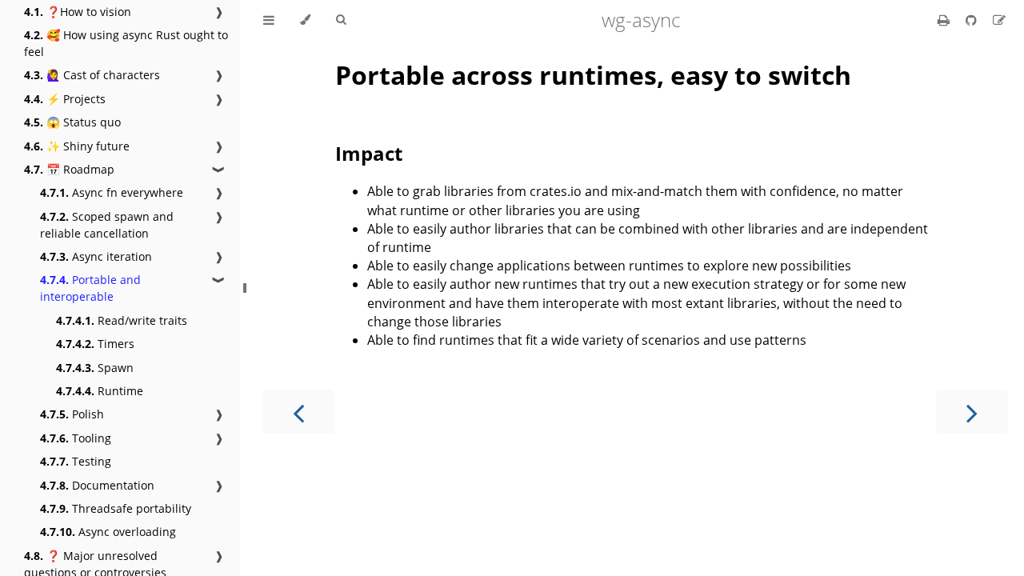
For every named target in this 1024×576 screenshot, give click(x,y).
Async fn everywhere (111, 192)
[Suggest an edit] (999, 20)
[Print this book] (945, 20)
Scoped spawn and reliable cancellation (107, 225)
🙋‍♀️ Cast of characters (92, 74)
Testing (75, 461)
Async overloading (108, 531)
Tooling (75, 438)
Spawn (95, 367)
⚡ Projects (65, 98)
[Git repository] (972, 20)
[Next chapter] (972, 412)
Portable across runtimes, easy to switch (593, 75)
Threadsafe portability (115, 508)
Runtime (99, 390)
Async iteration (96, 256)
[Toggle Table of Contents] (268, 20)
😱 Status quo (72, 122)
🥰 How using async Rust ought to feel (126, 43)
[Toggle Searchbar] (340, 20)
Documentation (97, 485)
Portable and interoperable (90, 288)
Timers (95, 343)
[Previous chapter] (298, 412)
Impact (368, 153)
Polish (72, 414)
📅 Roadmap (69, 169)
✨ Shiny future (77, 146)
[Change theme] (305, 20)
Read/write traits (121, 320)
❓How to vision (77, 11)
